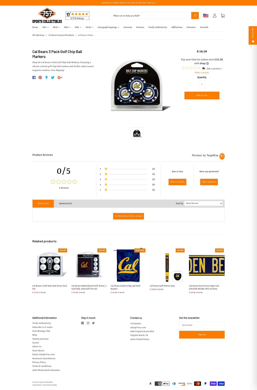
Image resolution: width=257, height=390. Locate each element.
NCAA (89, 27)
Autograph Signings (107, 27)
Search (35, 343)
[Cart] (223, 15)
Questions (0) (65, 203)
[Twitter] (53, 77)
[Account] (214, 16)
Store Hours (38, 350)
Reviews (140, 27)
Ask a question (214, 69)
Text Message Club (41, 331)
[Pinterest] (40, 77)
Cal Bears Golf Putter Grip (162, 286)
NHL (77, 27)
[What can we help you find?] (155, 16)
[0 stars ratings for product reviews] (63, 182)
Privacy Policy (39, 362)
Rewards (204, 27)
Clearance (191, 27)
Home (35, 27)
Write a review (202, 73)
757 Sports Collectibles (45, 382)
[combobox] (155, 15)
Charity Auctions (40, 339)
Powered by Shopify (50, 385)
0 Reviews (64, 188)
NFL (44, 27)
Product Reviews (42, 155)
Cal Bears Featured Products (61, 35)
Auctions (127, 27)
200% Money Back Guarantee (46, 370)
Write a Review (177, 182)
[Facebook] (34, 77)
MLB (55, 27)
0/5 (64, 171)
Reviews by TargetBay (205, 155)
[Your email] (202, 325)
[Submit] (195, 15)
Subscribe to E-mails (42, 327)
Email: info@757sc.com (43, 354)
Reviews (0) (43, 203)
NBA (66, 27)
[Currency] (206, 15)
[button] (191, 68)
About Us (36, 346)
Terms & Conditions (41, 366)
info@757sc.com (138, 327)
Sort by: (179, 203)
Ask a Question (209, 182)
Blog (34, 335)
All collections (38, 35)
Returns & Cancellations (43, 358)
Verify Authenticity (157, 27)
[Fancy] (46, 77)
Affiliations (176, 27)
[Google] (60, 77)
